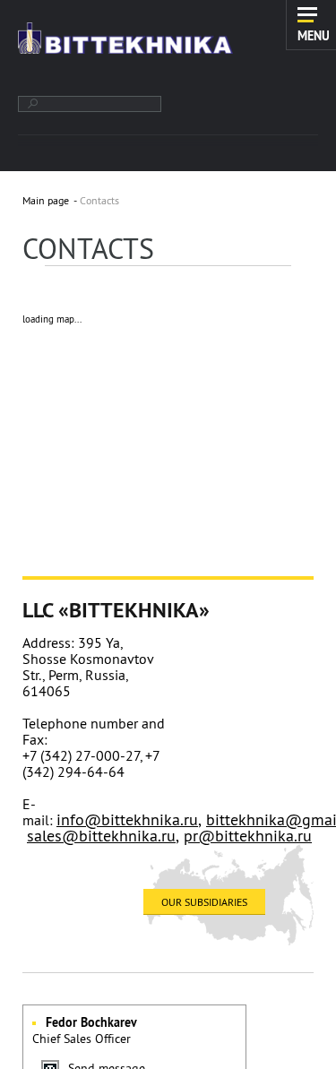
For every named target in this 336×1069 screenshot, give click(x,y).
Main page (45, 200)
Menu (313, 35)
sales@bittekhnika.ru (101, 835)
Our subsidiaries (204, 902)
